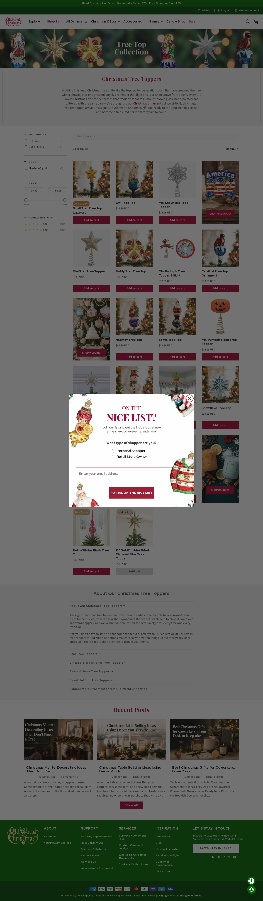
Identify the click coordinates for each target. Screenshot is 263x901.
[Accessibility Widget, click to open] (251, 881)
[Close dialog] (189, 398)
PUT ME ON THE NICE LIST (132, 493)
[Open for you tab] (251, 889)
